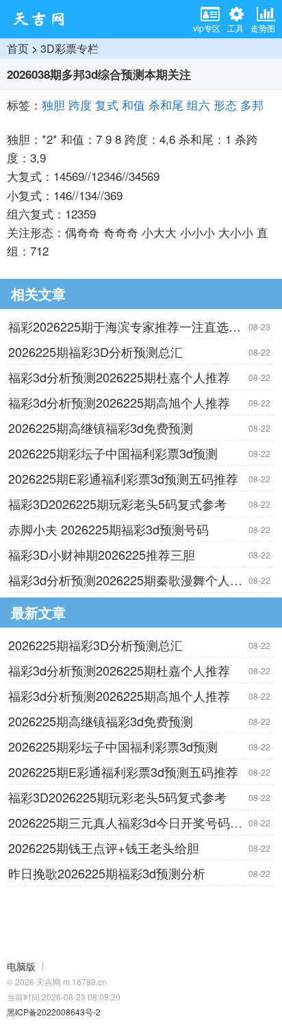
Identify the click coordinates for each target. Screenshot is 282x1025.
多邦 (252, 104)
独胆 (53, 104)
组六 (198, 104)
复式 (106, 104)
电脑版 (21, 966)
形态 (225, 104)
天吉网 (43, 19)
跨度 (80, 104)
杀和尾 (166, 104)
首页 (18, 48)
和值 (133, 104)
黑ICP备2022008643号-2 (54, 1011)
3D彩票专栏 (69, 48)
